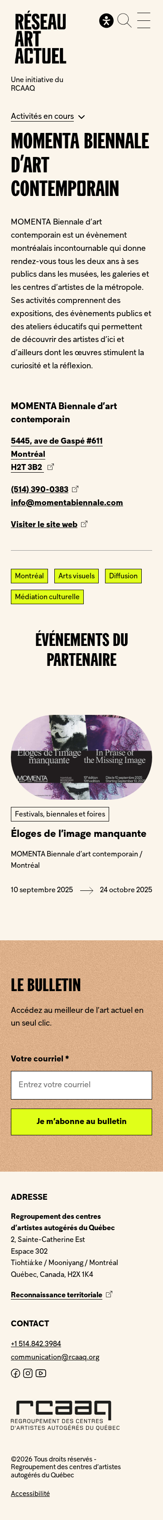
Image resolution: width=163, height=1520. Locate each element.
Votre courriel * (40, 1059)
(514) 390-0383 (39, 490)
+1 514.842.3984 (36, 1344)
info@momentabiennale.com (67, 503)
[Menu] (143, 20)
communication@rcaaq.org (55, 1357)
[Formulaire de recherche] (124, 20)
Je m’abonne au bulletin (82, 1122)
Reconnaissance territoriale (63, 1295)
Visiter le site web (60, 526)
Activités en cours (42, 117)
